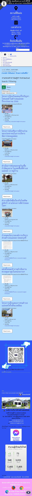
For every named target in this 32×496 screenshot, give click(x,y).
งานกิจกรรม (7, 121)
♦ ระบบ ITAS (4, 393)
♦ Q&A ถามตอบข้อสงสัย (17, 393)
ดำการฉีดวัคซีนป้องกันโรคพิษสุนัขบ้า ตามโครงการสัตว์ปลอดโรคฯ (15, 203)
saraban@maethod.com (18, 420)
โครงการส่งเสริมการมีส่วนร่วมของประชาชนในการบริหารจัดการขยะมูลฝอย (14, 133)
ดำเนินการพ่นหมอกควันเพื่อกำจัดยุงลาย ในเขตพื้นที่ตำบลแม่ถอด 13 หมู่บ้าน (15, 168)
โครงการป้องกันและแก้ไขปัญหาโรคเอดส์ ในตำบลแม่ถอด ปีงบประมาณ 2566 (15, 99)
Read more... (7, 127)
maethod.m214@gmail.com (17, 423)
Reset (9, 87)
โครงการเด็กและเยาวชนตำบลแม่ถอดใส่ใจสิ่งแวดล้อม (15, 304)
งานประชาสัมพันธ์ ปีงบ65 (10, 258)
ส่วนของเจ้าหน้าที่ (26, 394)
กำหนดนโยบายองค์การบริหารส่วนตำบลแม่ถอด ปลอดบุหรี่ (15, 236)
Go (4, 87)
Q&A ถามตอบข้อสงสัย (16, 477)
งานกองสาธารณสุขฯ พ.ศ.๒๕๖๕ (18, 121)
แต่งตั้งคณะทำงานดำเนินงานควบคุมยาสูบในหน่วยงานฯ (14, 270)
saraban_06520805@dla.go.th (21, 44)
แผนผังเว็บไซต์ (7, 477)
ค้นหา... (17, 48)
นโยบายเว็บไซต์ (25, 477)
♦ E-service (9, 393)
